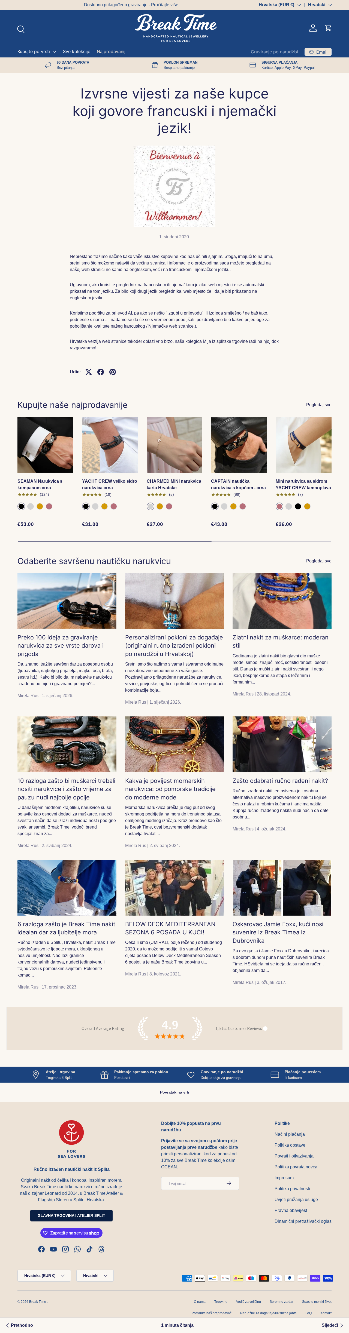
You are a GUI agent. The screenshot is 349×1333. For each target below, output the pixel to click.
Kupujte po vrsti (33, 51)
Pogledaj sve (319, 404)
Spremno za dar (281, 1302)
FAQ (308, 1313)
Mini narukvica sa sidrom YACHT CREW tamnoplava (303, 484)
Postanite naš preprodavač (211, 1313)
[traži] (20, 29)
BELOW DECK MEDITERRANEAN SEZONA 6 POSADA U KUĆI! (170, 928)
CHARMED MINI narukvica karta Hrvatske (174, 484)
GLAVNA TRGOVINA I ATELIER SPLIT (71, 1215)
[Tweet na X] (89, 372)
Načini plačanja (290, 1134)
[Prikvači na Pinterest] (113, 372)
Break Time (37, 1302)
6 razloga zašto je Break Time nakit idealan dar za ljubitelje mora (66, 928)
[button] (328, 28)
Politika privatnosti (292, 1188)
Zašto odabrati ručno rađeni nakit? (280, 780)
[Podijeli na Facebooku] (101, 372)
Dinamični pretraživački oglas (303, 1221)
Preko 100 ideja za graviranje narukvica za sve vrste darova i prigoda (60, 645)
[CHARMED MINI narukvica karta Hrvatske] (175, 445)
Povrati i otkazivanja (294, 1156)
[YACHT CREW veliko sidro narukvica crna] (110, 445)
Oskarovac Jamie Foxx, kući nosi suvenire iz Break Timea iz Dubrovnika (278, 932)
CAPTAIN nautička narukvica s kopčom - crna (238, 484)
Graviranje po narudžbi (274, 51)
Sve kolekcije (76, 51)
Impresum (284, 1177)
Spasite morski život (317, 1302)
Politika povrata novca (296, 1167)
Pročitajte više (98, 4)
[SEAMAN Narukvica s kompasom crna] (45, 445)
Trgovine (220, 1302)
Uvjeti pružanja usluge (296, 1199)
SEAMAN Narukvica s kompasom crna (39, 484)
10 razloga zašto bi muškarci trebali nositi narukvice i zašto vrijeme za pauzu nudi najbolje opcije (66, 789)
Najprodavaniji (112, 51)
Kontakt (326, 1313)
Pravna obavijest (291, 1210)
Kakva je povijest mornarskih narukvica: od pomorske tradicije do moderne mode (170, 789)
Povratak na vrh (174, 1092)
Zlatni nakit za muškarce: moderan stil (281, 641)
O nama (200, 1302)
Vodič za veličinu (248, 1302)
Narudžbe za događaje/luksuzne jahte (268, 1313)
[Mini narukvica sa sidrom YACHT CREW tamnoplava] (304, 445)
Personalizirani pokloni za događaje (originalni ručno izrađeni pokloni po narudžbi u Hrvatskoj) (174, 645)
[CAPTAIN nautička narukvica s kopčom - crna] (239, 445)
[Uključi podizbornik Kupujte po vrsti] (54, 51)
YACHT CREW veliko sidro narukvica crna (109, 484)
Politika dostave (290, 1145)
